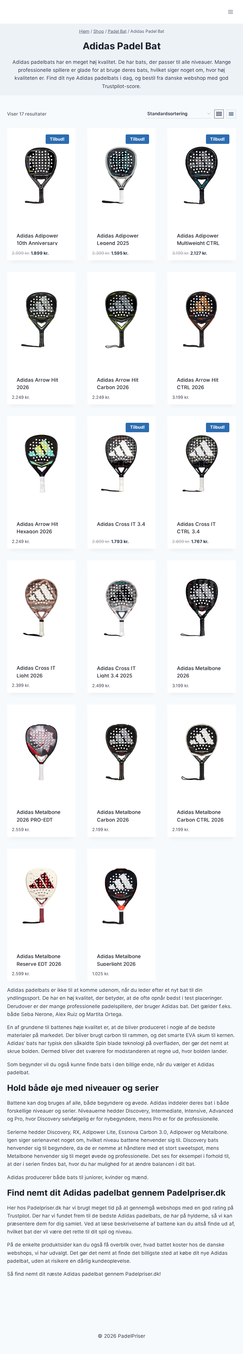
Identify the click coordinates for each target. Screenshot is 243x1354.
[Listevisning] (231, 114)
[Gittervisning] (219, 114)
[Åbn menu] (230, 11)
